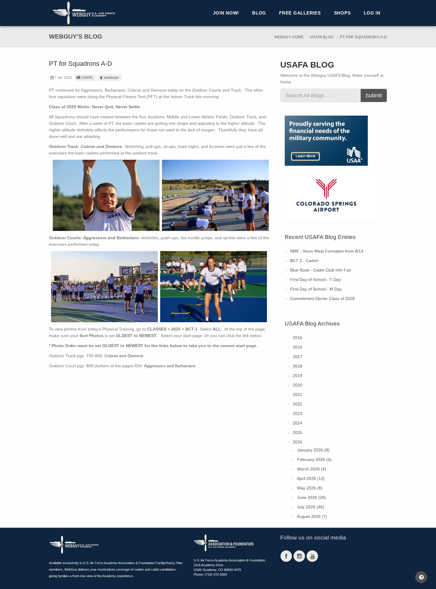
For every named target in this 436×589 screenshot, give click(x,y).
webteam (111, 78)
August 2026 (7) (312, 516)
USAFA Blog (322, 37)
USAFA (87, 78)
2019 (297, 375)
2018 (297, 366)
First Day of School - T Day (315, 279)
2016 (297, 347)
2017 (297, 356)
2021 (297, 394)
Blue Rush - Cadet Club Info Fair (320, 270)
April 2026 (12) (311, 478)
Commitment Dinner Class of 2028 (322, 298)
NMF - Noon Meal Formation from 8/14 (326, 251)
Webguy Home (289, 37)
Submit (373, 95)
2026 (297, 442)
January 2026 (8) (313, 450)
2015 (297, 337)
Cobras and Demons (123, 355)
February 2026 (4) (314, 459)
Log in (372, 12)
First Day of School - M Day (316, 289)
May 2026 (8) (309, 488)
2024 (297, 423)
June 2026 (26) (311, 497)
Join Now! (226, 12)
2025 (297, 432)
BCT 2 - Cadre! (304, 260)
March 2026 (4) (311, 469)
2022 (297, 404)
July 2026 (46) (310, 507)
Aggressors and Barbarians (169, 365)
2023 (297, 413)
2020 (297, 385)
